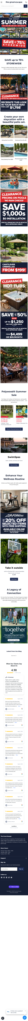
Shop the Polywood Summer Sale (14, 429)
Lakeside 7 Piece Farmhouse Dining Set (6, 424)
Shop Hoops (14, 579)
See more (13, 655)
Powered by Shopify (14, 892)
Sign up (21, 869)
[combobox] (12, 6)
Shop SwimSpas (14, 465)
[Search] (25, 6)
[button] (26, 2)
